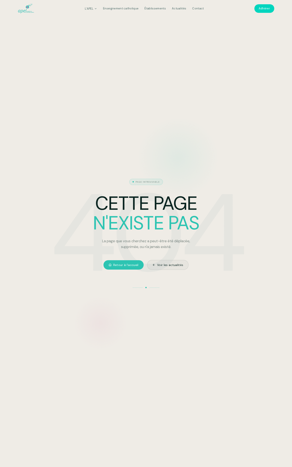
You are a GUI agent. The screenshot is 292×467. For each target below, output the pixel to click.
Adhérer (264, 8)
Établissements (155, 8)
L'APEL (89, 8)
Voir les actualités (170, 265)
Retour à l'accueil (126, 265)
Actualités (179, 8)
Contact (198, 8)
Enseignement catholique (121, 8)
